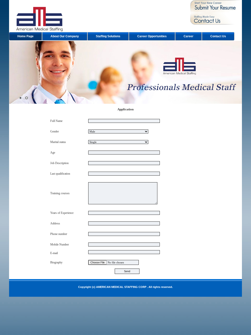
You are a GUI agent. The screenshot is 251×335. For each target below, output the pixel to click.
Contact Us (218, 36)
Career (188, 36)
